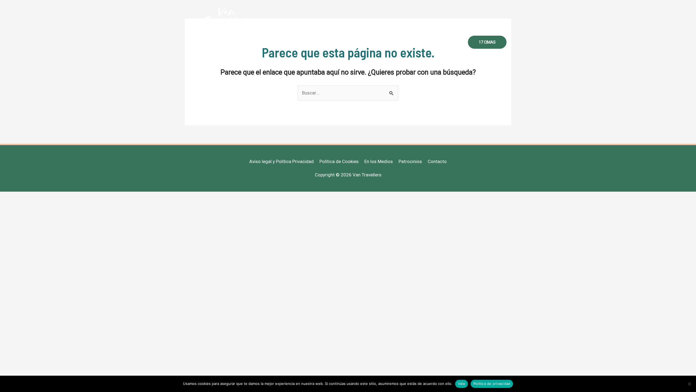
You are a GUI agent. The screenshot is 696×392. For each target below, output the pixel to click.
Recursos (398, 42)
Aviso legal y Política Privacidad (281, 161)
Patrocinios (410, 161)
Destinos (371, 42)
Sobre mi (307, 42)
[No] (689, 384)
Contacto (449, 42)
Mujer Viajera (338, 42)
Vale (461, 383)
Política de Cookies (339, 161)
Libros (424, 42)
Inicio (282, 42)
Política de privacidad (492, 383)
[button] (487, 42)
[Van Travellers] (227, 16)
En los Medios (378, 161)
